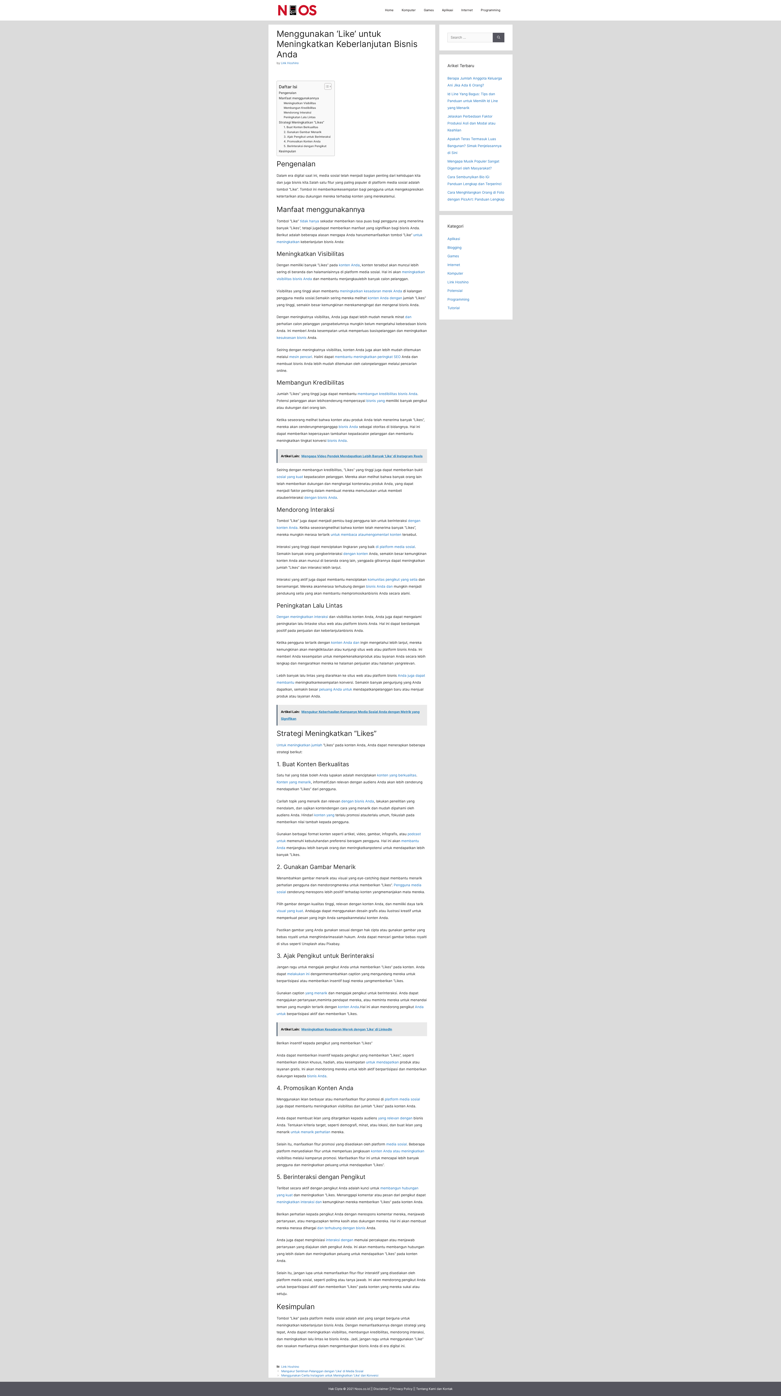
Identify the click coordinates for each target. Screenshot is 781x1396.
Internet (467, 10)
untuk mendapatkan (382, 1062)
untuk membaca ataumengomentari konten (366, 535)
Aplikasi (447, 10)
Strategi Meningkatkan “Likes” (301, 122)
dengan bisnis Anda (320, 498)
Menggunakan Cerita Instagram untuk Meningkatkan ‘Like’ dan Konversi (329, 1375)
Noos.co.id (362, 1389)
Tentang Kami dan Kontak (434, 1389)
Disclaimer (381, 1389)
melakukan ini (298, 974)
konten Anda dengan (385, 298)
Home (389, 10)
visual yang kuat (290, 911)
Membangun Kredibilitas (300, 107)
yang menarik (316, 993)
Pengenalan (287, 93)
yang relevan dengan (395, 1118)
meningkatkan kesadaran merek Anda (371, 291)
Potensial (454, 291)
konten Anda (349, 265)
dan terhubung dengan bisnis (341, 1228)
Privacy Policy (402, 1389)
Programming (490, 10)
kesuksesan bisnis (292, 338)
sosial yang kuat (290, 477)
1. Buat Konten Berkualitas (301, 127)
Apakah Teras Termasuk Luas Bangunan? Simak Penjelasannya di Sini (474, 146)
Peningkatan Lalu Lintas (299, 117)
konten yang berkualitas (396, 775)
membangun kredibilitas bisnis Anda (387, 394)
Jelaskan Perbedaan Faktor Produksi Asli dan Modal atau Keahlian (471, 123)
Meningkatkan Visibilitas (300, 103)
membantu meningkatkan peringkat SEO (368, 357)
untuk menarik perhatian (310, 1132)
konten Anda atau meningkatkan (397, 1151)
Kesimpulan (287, 151)
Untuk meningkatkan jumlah (299, 745)
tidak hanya (309, 221)
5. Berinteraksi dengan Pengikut (305, 146)
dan (408, 317)
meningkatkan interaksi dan (299, 1202)
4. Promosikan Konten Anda (302, 141)
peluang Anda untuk (335, 689)
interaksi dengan (339, 1240)
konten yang (324, 815)
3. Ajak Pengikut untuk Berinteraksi (307, 136)
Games (429, 10)
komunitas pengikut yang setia (393, 579)
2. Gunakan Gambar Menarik (303, 132)
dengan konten (355, 554)
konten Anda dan (345, 643)
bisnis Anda (348, 427)
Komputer (409, 10)
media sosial (396, 1144)
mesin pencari (300, 357)
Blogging (454, 248)
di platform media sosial (395, 547)
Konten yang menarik (294, 782)
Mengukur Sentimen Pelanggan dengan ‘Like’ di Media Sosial (322, 1371)
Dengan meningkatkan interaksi (302, 617)
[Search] (498, 38)
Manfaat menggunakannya (299, 98)
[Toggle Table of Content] (326, 86)
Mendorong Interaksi (297, 112)
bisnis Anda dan (379, 586)
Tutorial (453, 308)
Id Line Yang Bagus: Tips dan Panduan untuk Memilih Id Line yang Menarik (472, 101)
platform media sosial (402, 1099)
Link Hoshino (290, 1366)
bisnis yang (375, 401)
